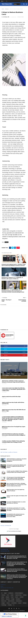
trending (9, 605)
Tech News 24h (4, 549)
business (6, 242)
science (8, 603)
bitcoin (2, 599)
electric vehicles (11, 601)
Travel (12, 597)
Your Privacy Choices (11, 614)
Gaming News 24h (5, 551)
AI (1, 593)
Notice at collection (7, 616)
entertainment (19, 601)
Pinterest (14, 355)
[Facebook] (9, 608)
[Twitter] (11, 608)
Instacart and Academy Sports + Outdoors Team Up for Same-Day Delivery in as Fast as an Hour (13, 265)
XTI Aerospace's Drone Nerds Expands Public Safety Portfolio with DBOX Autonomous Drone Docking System (16, 478)
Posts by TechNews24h (6, 525)
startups (24, 603)
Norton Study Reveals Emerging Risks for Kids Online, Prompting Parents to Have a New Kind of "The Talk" (16, 557)
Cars (8, 595)
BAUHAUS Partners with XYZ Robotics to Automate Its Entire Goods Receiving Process (13, 291)
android (21, 597)
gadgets (3, 603)
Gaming (24, 595)
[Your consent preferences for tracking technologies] (25, 615)
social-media (14, 603)
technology (3, 605)
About (2, 586)
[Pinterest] (25, 1)
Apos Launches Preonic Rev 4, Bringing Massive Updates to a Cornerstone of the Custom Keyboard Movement (16, 484)
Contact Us (3, 584)
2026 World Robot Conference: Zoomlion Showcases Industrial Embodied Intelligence (16, 460)
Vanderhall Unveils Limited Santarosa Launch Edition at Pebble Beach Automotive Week (15, 515)
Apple (5, 593)
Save (18, 247)
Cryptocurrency (18, 595)
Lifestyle (7, 597)
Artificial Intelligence (19, 593)
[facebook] (20, 1)
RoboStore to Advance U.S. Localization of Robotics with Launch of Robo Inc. (12, 278)
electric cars (3, 601)
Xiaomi (16, 597)
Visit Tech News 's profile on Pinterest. (9, 452)
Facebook (14, 346)
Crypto (12, 595)
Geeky (2, 597)
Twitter (14, 349)
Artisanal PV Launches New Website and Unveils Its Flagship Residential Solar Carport (16, 466)
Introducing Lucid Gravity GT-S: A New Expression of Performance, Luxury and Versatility (16, 509)
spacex (19, 603)
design (12, 599)
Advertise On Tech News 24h (7, 587)
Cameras (3, 595)
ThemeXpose (22, 610)
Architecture (10, 593)
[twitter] (22, 1)
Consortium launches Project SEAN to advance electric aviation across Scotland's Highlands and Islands (17, 570)
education (18, 599)
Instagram (14, 352)
